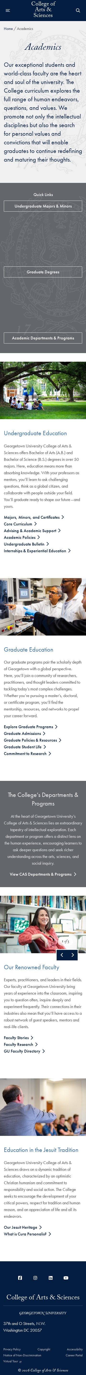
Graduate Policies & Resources (31, 740)
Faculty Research (19, 1044)
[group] (43, 924)
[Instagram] (35, 1278)
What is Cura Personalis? (26, 1234)
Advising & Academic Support (30, 530)
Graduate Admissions (23, 733)
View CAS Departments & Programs (40, 874)
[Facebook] (20, 1278)
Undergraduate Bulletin (24, 544)
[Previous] (62, 955)
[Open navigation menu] (8, 10)
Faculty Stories (17, 1037)
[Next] (72, 955)
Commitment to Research (26, 753)
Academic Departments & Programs (43, 338)
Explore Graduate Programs (29, 726)
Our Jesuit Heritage (21, 1227)
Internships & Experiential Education (35, 550)
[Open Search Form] (78, 10)
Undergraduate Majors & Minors (43, 206)
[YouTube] (66, 1278)
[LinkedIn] (51, 1278)
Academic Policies (20, 537)
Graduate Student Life (23, 746)
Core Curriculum (18, 524)
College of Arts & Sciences (43, 10)
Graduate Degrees (43, 272)
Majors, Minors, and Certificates (32, 517)
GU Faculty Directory (22, 1051)
